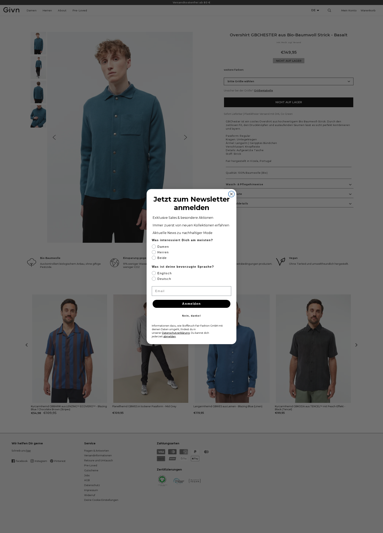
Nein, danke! (191, 315)
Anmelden (191, 303)
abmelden (169, 336)
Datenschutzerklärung (176, 332)
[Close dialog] (231, 194)
